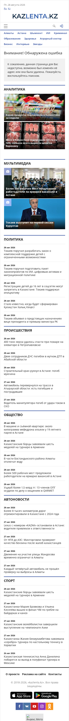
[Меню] (6, 26)
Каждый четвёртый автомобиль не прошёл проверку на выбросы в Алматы (31, 570)
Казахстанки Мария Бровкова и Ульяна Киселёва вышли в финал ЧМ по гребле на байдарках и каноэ (31, 610)
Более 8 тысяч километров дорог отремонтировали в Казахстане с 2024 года (31, 512)
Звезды (37, 44)
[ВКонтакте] (27, 706)
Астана (21, 33)
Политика (13, 239)
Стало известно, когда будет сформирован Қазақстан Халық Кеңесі (31, 305)
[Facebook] (19, 706)
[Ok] (49, 706)
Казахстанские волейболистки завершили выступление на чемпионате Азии (30, 625)
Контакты (55, 674)
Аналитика (14, 89)
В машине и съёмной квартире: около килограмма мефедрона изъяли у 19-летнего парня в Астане (32, 429)
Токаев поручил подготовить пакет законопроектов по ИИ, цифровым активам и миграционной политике (32, 272)
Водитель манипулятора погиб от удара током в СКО (34, 404)
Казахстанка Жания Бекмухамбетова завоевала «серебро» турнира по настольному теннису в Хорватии (34, 642)
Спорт (9, 580)
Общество (13, 415)
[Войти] (61, 26)
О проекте (13, 674)
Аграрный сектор (50, 38)
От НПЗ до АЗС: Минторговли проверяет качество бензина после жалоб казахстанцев (32, 541)
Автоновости (16, 499)
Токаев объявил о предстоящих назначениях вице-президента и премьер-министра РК (33, 320)
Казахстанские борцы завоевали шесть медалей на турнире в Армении (29, 445)
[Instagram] (42, 706)
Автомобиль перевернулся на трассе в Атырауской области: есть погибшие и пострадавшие (28, 388)
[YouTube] (34, 706)
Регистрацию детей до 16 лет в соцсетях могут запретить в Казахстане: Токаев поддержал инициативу (33, 289)
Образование (12, 38)
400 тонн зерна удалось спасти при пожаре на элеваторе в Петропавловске (33, 343)
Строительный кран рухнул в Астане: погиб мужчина (31, 372)
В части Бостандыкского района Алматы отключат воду (29, 460)
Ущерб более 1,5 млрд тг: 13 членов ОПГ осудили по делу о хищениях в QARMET (29, 489)
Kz (9, 8)
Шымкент (36, 33)
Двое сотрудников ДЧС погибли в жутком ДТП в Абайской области (34, 358)
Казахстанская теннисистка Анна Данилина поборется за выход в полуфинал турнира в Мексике (32, 660)
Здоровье (30, 38)
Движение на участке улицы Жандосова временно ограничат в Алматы (29, 556)
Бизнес (8, 44)
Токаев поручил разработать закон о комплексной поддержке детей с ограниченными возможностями (27, 254)
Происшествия (18, 330)
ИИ (48, 33)
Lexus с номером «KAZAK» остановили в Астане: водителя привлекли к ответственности (34, 527)
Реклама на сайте (34, 674)
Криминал (60, 33)
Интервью (22, 44)
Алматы (9, 33)
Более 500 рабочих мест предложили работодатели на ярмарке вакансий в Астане (32, 474)
